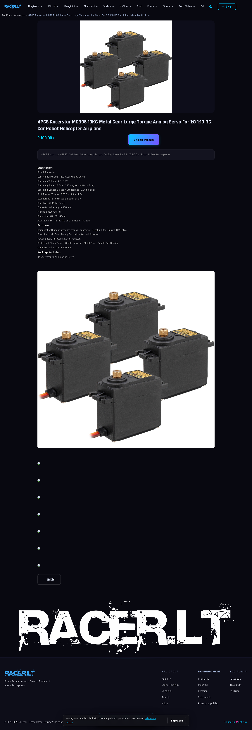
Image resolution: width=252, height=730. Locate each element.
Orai (139, 6)
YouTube (235, 691)
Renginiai (69, 6)
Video (165, 703)
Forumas (152, 6)
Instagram (235, 685)
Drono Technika (170, 685)
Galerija (166, 697)
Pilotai (52, 6)
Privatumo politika (208, 703)
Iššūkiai (124, 6)
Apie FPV (166, 679)
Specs (166, 6)
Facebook (235, 679)
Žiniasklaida (204, 697)
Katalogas (19, 15)
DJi (202, 6)
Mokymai (203, 685)
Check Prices (144, 139)
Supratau (177, 720)
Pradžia (6, 15)
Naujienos (33, 6)
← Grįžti (49, 579)
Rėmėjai (202, 691)
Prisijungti (227, 6)
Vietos (107, 6)
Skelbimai (89, 6)
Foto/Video (185, 6)
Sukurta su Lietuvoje (236, 722)
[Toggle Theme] (211, 6)
